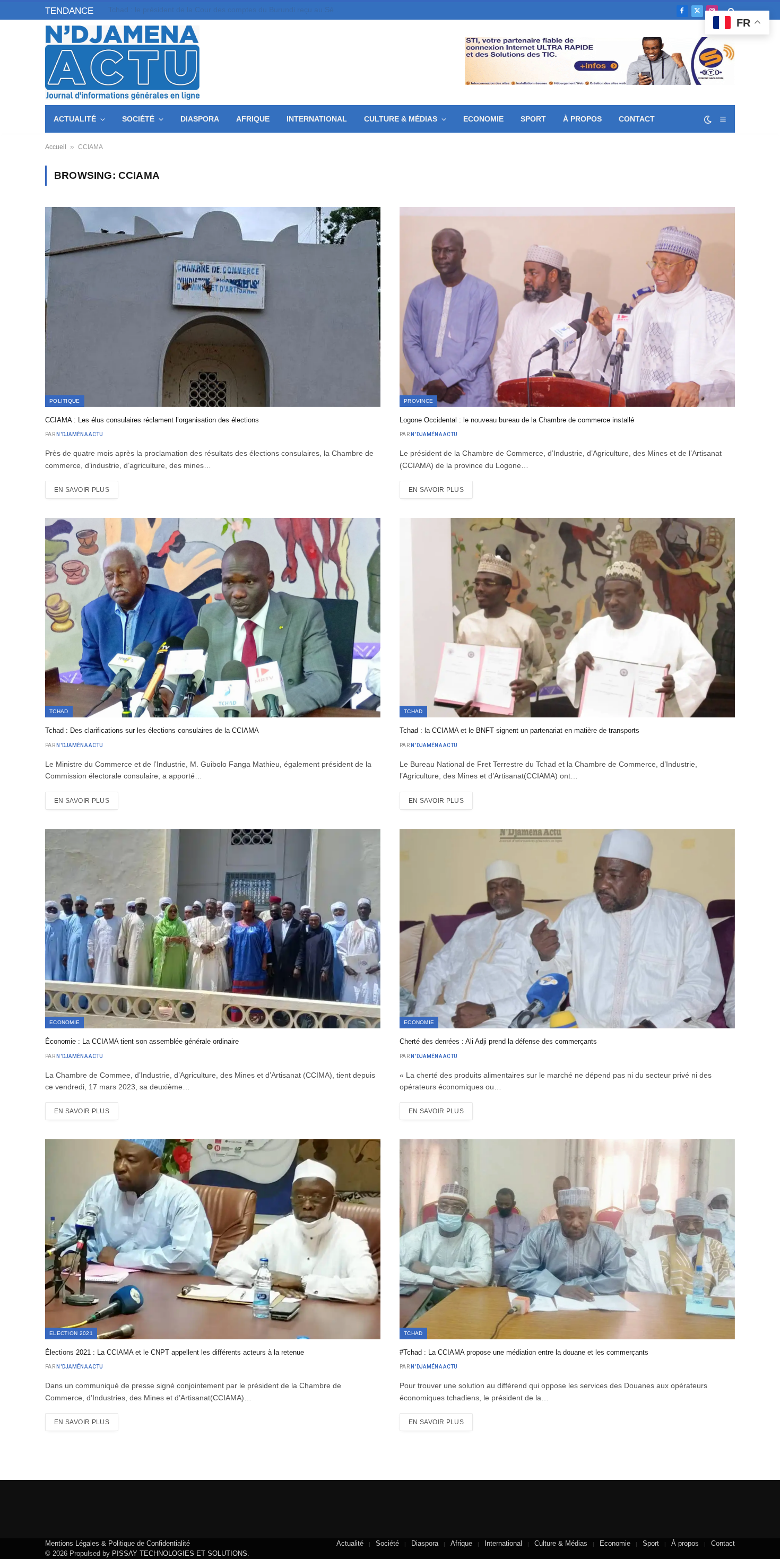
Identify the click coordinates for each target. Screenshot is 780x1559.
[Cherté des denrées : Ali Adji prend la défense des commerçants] (567, 928)
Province (418, 401)
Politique (64, 401)
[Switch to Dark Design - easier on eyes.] (707, 119)
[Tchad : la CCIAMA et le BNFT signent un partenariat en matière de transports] (567, 617)
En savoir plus (81, 489)
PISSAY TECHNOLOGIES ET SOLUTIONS (179, 1553)
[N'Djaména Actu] (122, 62)
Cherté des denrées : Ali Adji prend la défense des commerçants (498, 1041)
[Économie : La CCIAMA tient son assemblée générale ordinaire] (212, 928)
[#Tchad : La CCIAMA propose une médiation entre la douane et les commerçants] (567, 1239)
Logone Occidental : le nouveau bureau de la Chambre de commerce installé (517, 420)
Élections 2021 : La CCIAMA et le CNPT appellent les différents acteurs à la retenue (174, 1352)
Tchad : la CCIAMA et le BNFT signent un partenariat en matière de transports (519, 730)
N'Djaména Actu (79, 434)
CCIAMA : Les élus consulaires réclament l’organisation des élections (152, 420)
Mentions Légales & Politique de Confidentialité (117, 1543)
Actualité (75, 119)
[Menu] (722, 119)
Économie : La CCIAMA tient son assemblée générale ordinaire (142, 1041)
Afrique (253, 119)
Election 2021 (71, 1333)
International (317, 119)
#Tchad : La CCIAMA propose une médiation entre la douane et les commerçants (524, 1352)
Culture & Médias (400, 119)
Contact (637, 119)
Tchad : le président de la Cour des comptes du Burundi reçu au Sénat (226, 9)
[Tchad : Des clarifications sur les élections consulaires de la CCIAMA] (212, 617)
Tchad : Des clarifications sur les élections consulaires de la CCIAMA (152, 730)
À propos (582, 119)
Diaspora (199, 119)
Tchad (58, 711)
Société (138, 119)
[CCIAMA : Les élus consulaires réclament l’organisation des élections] (212, 306)
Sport (533, 119)
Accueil (55, 147)
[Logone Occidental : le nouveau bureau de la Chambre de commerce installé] (567, 306)
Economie (483, 119)
